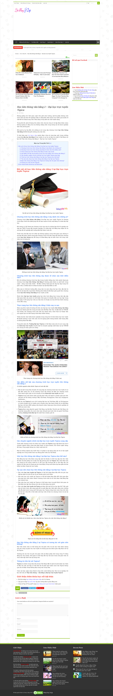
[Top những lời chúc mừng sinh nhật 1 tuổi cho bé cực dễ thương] (47, 675)
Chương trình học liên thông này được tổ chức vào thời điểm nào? (40, 150)
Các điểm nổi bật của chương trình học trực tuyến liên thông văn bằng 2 (42, 153)
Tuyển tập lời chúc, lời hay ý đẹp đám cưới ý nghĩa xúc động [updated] (39, 47)
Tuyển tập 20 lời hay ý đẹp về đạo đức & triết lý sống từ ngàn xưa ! (86, 665)
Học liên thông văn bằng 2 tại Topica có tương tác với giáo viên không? (42, 160)
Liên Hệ (45, 3)
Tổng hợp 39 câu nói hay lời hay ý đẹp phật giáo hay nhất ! (86, 669)
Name (19, 618)
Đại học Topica (22, 593)
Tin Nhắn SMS (34, 42)
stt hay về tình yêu (84, 96)
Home (16, 42)
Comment (19, 603)
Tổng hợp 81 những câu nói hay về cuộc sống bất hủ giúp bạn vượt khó (60, 653)
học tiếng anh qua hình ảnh (46, 584)
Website (19, 629)
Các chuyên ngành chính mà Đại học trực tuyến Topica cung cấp (40, 155)
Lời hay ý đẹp (26, 692)
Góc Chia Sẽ (23, 53)
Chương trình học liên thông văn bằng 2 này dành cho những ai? (40, 148)
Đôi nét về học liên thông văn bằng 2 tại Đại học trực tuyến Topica (38, 146)
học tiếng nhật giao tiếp (33, 579)
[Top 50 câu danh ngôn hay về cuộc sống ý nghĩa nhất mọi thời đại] (47, 661)
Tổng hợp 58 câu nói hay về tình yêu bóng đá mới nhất (60, 667)
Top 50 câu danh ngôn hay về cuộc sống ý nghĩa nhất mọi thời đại (60, 660)
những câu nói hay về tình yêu (87, 93)
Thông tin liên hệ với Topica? (29, 162)
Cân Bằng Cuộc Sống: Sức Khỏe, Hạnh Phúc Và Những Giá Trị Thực (90, 653)
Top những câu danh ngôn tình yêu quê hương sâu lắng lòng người (60, 682)
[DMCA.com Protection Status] (43, 692)
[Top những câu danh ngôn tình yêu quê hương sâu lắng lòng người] (47, 683)
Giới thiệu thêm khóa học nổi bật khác (30, 164)
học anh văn (31, 581)
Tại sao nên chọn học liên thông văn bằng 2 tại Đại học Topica (39, 159)
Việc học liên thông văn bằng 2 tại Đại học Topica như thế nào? (40, 157)
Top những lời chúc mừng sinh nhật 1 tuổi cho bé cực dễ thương (59, 675)
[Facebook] (87, 3)
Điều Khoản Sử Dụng (25, 3)
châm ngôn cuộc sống (88, 97)
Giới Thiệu (16, 3)
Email (19, 624)
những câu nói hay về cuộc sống (86, 90)
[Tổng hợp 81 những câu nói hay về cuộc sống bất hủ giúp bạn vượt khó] (47, 653)
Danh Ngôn (50, 42)
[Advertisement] (57, 26)
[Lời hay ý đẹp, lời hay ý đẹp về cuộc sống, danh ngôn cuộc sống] (23, 10)
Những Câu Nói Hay (24, 42)
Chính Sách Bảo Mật (37, 3)
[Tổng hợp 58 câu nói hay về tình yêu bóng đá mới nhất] (47, 668)
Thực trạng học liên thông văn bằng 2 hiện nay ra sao (37, 151)
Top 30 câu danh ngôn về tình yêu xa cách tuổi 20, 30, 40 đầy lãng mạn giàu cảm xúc (90, 660)
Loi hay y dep (32, 135)
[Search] (98, 3)
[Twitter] (88, 3)
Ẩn (50, 143)
